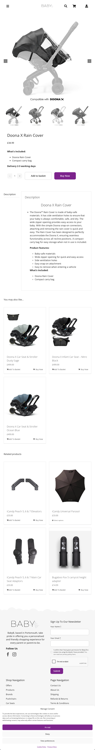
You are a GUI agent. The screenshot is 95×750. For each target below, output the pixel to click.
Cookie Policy (41, 747)
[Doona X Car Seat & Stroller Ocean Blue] (25, 401)
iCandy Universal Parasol (66, 511)
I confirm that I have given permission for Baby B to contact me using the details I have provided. (70, 652)
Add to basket (38, 175)
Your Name (55, 626)
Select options (58, 520)
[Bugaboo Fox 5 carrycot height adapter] (70, 552)
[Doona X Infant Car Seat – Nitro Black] (70, 331)
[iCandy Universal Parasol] (70, 486)
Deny (47, 734)
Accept (47, 727)
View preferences (47, 741)
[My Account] (87, 6)
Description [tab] (10, 194)
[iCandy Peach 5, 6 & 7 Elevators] (25, 486)
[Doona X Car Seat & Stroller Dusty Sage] (25, 331)
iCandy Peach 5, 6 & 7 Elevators (24, 511)
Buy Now (65, 175)
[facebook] (8, 654)
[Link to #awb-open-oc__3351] (19, 6)
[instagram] (14, 654)
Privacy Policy (52, 747)
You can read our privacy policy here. (70, 653)
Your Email (55, 638)
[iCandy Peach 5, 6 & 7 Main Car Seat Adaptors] (25, 552)
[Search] (66, 6)
